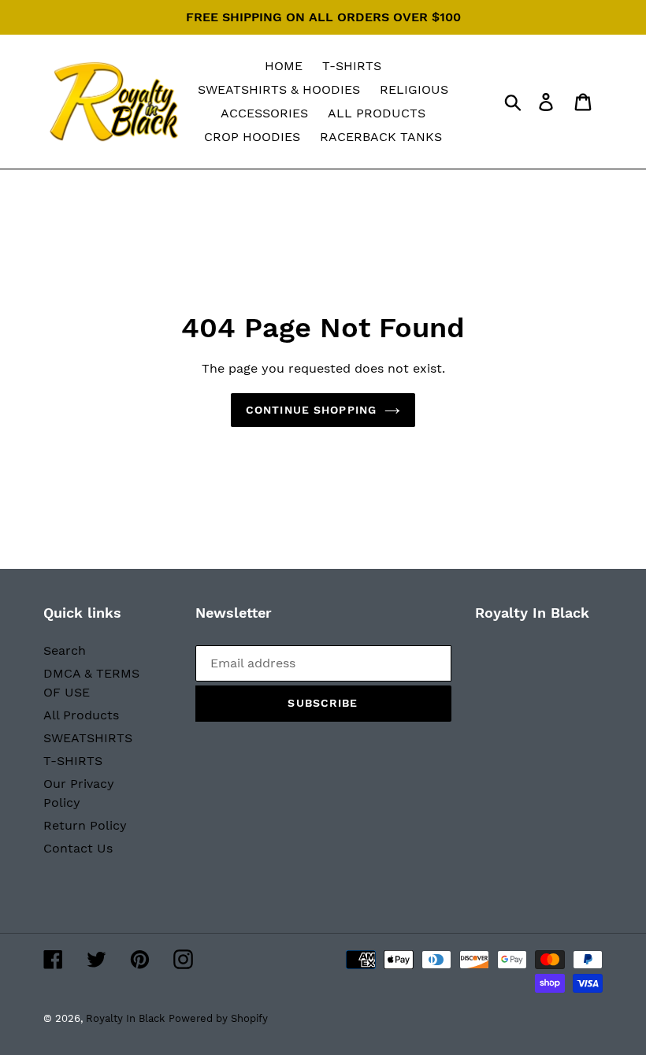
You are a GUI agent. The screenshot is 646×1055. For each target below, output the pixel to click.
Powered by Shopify (218, 1018)
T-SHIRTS (72, 760)
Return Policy (85, 825)
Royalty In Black (125, 1018)
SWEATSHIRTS (87, 737)
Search (64, 650)
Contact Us (78, 848)
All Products (81, 715)
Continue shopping (311, 409)
